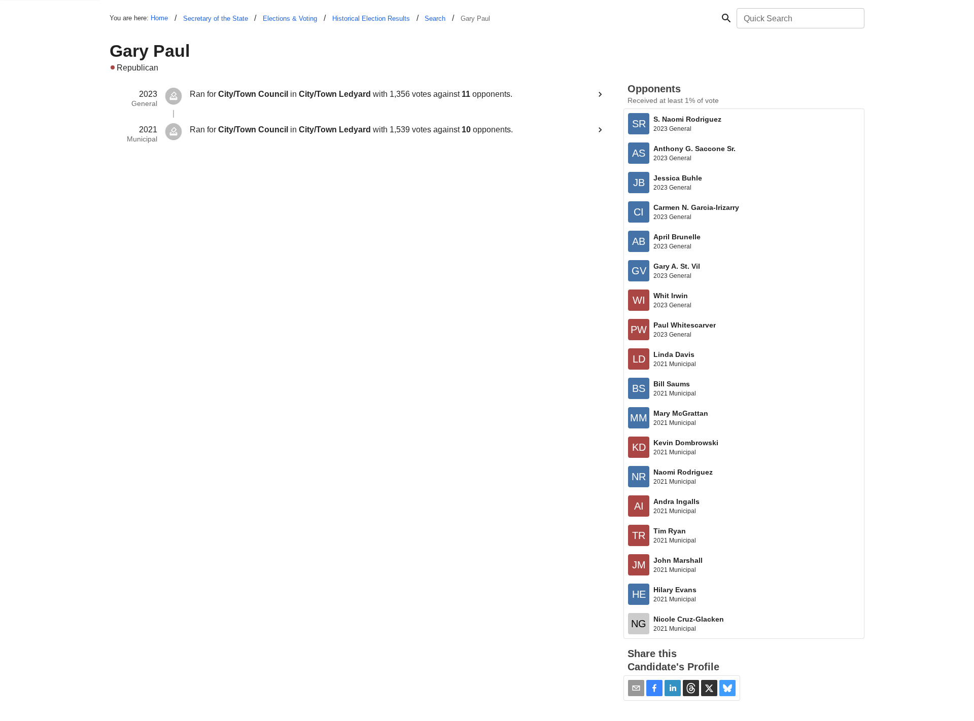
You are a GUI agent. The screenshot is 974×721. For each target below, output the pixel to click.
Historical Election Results (371, 18)
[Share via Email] (636, 688)
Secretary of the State (215, 18)
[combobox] (800, 18)
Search (435, 18)
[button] (654, 688)
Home (159, 18)
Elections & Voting (290, 18)
